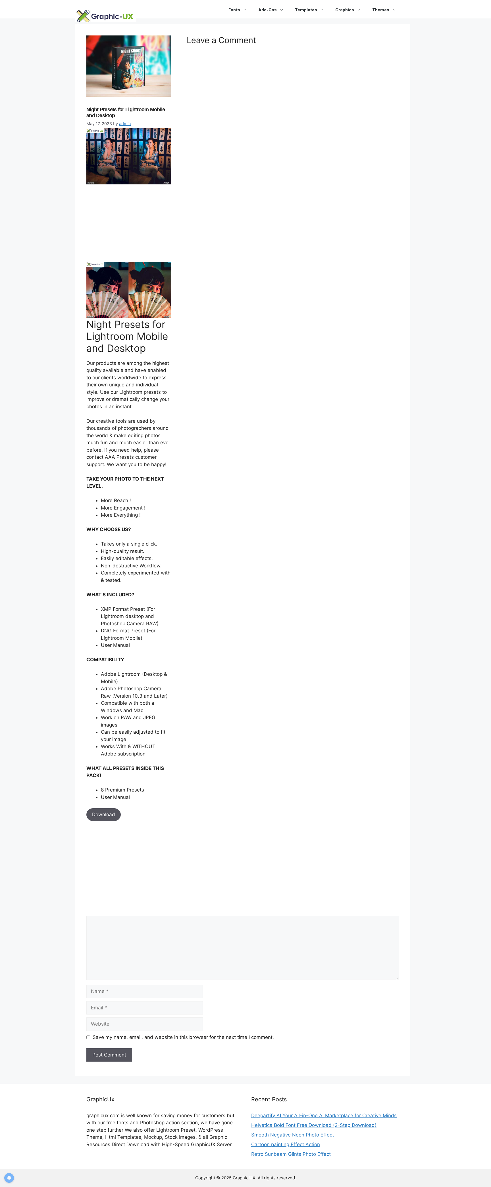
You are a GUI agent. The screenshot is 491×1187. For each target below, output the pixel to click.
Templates (306, 9)
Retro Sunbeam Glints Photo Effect (291, 1154)
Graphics (344, 9)
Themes (380, 9)
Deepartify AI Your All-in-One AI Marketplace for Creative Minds (324, 1115)
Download (103, 814)
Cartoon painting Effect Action (285, 1144)
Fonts (234, 9)
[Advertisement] (129, 222)
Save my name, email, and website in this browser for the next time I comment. (183, 1037)
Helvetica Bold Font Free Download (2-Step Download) (313, 1125)
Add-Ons (267, 9)
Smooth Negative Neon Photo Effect (292, 1135)
